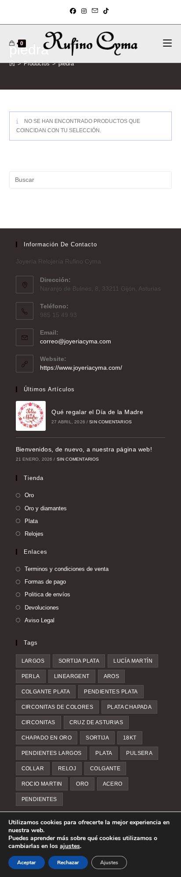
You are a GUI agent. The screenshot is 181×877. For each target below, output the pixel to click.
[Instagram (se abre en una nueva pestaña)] (84, 11)
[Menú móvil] (167, 43)
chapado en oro (47, 738)
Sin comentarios (110, 421)
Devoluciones (42, 607)
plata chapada (129, 707)
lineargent (72, 676)
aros (111, 676)
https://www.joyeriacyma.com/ (81, 367)
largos (33, 661)
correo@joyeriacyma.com (75, 341)
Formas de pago (45, 581)
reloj (67, 768)
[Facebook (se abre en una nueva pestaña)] (74, 11)
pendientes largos (52, 753)
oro (82, 784)
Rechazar (68, 862)
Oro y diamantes (46, 508)
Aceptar (26, 862)
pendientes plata (111, 692)
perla (31, 676)
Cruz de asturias (96, 722)
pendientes (39, 799)
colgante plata (46, 692)
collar (33, 768)
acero (113, 784)
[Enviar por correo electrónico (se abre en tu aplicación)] (95, 11)
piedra (66, 63)
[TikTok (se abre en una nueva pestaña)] (106, 11)
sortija (97, 738)
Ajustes (109, 862)
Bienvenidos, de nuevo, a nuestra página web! (84, 449)
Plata (31, 521)
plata (103, 753)
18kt (130, 738)
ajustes (70, 846)
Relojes (34, 534)
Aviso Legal (39, 620)
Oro (29, 495)
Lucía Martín (132, 661)
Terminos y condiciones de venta (67, 569)
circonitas (38, 722)
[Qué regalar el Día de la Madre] (31, 416)
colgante (105, 768)
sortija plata (78, 661)
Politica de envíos (47, 594)
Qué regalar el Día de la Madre (97, 411)
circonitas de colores (57, 707)
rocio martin (42, 784)
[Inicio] (12, 63)
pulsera (139, 753)
